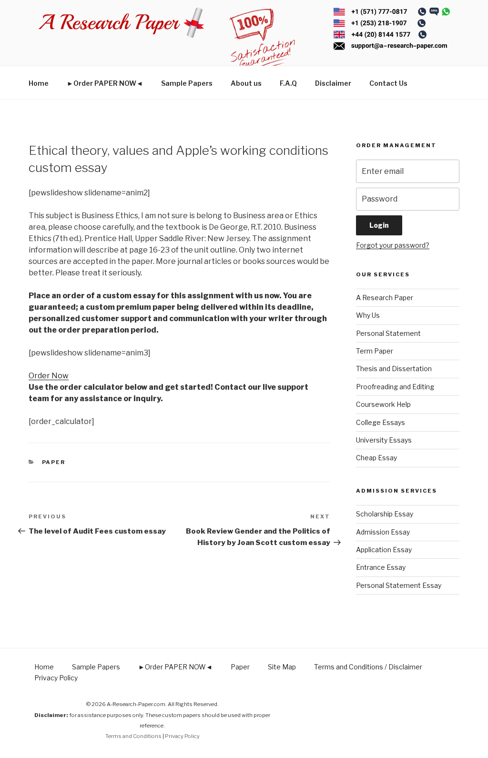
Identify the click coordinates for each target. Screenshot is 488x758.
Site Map (282, 667)
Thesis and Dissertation (394, 368)
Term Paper (374, 351)
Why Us (368, 315)
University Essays (384, 440)
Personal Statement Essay (398, 585)
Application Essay (384, 550)
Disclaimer (333, 83)
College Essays (380, 422)
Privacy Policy (56, 678)
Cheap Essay (376, 458)
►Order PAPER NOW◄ (105, 83)
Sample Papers (187, 83)
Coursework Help (383, 404)
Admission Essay (383, 532)
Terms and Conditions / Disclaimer (368, 667)
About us (246, 83)
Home (39, 83)
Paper (54, 462)
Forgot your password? (392, 245)
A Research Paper (384, 297)
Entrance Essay (381, 567)
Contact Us (388, 83)
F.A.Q (288, 83)
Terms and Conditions (133, 736)
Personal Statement (388, 333)
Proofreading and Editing (395, 387)
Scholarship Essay (384, 514)
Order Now (49, 375)
